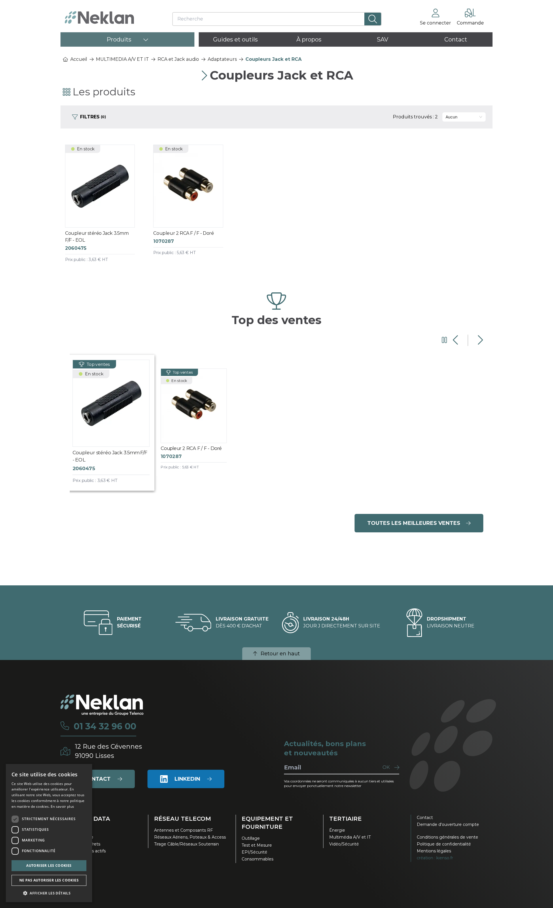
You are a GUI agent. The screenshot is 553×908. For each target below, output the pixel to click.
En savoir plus (62, 806)
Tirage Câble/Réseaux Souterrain (186, 844)
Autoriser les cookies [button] (48, 865)
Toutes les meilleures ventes (413, 523)
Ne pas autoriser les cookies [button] (49, 880)
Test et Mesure (257, 845)
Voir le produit (105, 209)
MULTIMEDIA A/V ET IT (122, 59)
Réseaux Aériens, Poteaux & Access (190, 837)
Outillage (251, 838)
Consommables (257, 859)
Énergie (337, 830)
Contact (425, 817)
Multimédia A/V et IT (350, 837)
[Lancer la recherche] (372, 19)
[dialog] (49, 833)
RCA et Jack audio (178, 59)
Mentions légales (434, 851)
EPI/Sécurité (254, 852)
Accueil (78, 59)
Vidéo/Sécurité (344, 844)
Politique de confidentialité (444, 844)
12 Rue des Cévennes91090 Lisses (108, 751)
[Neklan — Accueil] (99, 18)
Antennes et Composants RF (183, 830)
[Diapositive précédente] (456, 340)
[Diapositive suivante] (479, 340)
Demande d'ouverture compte (448, 824)
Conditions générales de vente (447, 837)
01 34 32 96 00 (105, 726)
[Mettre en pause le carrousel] (444, 340)
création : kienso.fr (435, 857)
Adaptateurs (222, 59)
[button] (49, 893)
